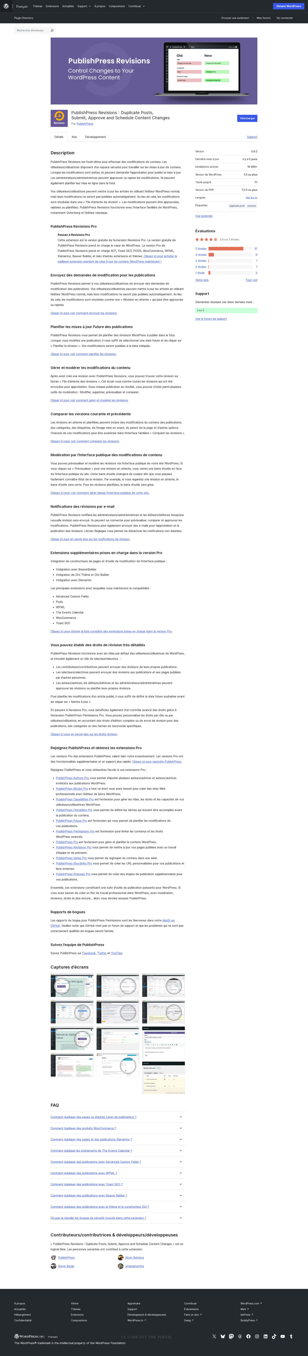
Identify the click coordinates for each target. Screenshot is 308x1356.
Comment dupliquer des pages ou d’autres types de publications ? (93, 1117)
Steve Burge (66, 1266)
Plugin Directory (23, 17)
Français (53, 1336)
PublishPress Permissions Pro (75, 831)
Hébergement (22, 1314)
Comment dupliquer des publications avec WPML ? (84, 1173)
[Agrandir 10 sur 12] (180, 1004)
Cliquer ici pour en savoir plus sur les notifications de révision (90, 539)
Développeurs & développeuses (146, 1314)
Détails (58, 137)
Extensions (77, 1314)
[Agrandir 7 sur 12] (134, 1031)
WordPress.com (251, 1303)
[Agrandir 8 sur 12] (134, 1057)
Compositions (79, 1320)
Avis (74, 137)
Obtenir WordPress (288, 6)
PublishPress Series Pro (71, 858)
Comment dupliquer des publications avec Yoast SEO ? (86, 1184)
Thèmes (76, 1309)
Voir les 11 (251, 197)
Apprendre (133, 1303)
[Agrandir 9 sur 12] (180, 978)
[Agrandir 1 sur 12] (89, 978)
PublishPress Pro (67, 842)
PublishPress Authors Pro (72, 778)
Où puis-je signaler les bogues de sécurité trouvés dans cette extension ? (98, 1218)
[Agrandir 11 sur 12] (180, 1031)
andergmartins (134, 1266)
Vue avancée (203, 216)
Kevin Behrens (134, 1257)
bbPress (247, 1314)
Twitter (102, 953)
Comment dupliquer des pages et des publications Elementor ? (91, 1139)
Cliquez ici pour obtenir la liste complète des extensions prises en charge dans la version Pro (111, 631)
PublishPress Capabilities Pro (75, 799)
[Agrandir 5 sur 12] (134, 978)
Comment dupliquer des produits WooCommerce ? (83, 1128)
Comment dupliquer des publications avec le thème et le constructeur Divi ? (100, 1206)
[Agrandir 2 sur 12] (89, 1004)
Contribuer (190, 1303)
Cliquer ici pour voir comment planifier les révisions (83, 354)
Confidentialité (23, 1320)
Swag (189, 1320)
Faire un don (193, 1314)
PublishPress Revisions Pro (73, 847)
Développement (95, 137)
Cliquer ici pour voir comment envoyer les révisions (84, 313)
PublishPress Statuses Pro (73, 874)
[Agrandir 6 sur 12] (134, 1004)
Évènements (191, 1309)
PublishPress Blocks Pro (72, 788)
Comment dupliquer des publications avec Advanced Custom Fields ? (96, 1162)
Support (252, 137)
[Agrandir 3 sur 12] (89, 1031)
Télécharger (247, 118)
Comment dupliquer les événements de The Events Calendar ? (91, 1150)
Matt (245, 1309)
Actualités (20, 1309)
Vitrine (74, 1303)
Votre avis (202, 280)
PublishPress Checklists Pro (74, 810)
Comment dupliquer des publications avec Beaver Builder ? (89, 1195)
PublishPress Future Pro (71, 820)
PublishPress (85, 123)
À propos (19, 1303)
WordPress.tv (136, 1320)
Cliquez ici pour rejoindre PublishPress (156, 761)
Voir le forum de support (211, 319)
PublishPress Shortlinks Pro (74, 863)
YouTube (116, 953)
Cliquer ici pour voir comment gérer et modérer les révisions (89, 400)
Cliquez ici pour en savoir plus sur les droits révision (84, 734)
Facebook (89, 953)
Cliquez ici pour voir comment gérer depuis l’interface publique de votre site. (100, 493)
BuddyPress (249, 1320)
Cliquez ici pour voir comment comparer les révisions (85, 441)
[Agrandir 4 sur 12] (89, 1057)
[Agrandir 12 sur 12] (180, 1066)
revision (251, 205)
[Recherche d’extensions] (52, 30)
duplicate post (237, 205)
